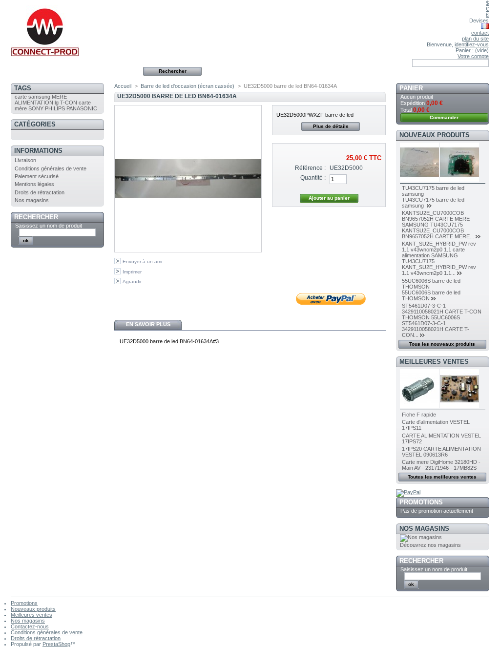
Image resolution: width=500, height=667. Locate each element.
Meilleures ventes (434, 361)
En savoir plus (148, 324)
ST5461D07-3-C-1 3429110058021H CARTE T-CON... (435, 329)
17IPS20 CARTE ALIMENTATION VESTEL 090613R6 (441, 452)
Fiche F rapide (419, 414)
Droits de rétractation (39, 192)
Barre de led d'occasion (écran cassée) (187, 86)
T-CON (68, 102)
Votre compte (473, 56)
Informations (38, 150)
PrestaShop (56, 644)
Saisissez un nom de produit (48, 226)
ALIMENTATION (34, 102)
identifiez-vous (472, 44)
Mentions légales (34, 184)
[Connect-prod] (75, 29)
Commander (444, 117)
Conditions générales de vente (50, 168)
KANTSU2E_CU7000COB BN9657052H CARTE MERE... (438, 233)
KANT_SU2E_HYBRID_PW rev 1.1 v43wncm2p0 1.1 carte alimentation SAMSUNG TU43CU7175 (439, 252)
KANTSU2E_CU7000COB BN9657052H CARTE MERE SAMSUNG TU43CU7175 (436, 219)
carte (21, 97)
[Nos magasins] (421, 537)
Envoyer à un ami (142, 261)
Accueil (122, 86)
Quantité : (313, 177)
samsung (39, 97)
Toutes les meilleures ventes (442, 476)
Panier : (465, 50)
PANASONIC (81, 108)
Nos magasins (32, 200)
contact (480, 33)
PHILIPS (55, 108)
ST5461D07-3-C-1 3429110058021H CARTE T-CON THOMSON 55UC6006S (441, 311)
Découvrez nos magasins (430, 545)
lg (57, 102)
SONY (35, 108)
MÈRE (59, 97)
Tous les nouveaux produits (442, 344)
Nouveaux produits (434, 135)
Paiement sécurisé (37, 176)
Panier (411, 88)
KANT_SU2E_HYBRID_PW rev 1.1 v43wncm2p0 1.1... (439, 270)
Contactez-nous (30, 626)
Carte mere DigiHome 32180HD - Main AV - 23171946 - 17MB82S (441, 465)
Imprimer (132, 271)
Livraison (25, 160)
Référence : (310, 168)
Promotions (421, 502)
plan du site (475, 39)
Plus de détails (331, 126)
